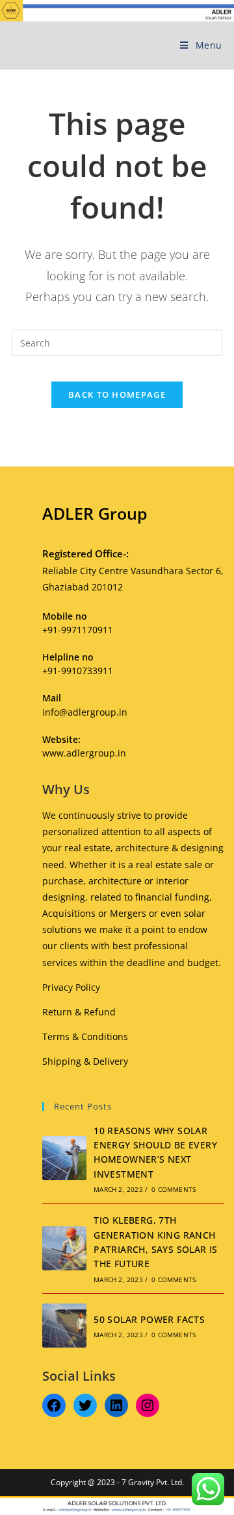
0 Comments (173, 1189)
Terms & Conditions (85, 1036)
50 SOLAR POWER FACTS (149, 1319)
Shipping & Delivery (85, 1061)
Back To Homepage (117, 394)
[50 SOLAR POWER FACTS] (64, 1325)
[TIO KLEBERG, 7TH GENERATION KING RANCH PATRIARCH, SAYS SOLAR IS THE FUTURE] (64, 1248)
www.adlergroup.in (84, 753)
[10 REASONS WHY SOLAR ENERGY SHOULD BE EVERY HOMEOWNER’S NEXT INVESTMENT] (64, 1158)
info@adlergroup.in (84, 712)
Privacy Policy (71, 987)
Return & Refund (79, 1012)
